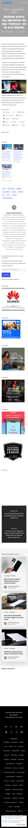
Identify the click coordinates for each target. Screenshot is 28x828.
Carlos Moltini (6, 192)
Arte (6, 746)
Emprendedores (10, 763)
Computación (6, 750)
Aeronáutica (14, 742)
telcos (8, 195)
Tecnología (7, 575)
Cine (15, 746)
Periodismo (8, 785)
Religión (8, 793)
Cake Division (18, 717)
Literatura (6, 781)
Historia (15, 768)
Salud (13, 793)
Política (21, 785)
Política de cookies (16, 822)
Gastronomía (7, 768)
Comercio (20, 746)
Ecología (21, 755)
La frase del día (20, 772)
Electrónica (21, 759)
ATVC (3, 188)
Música (13, 781)
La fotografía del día (9, 772)
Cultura (23, 750)
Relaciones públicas (17, 789)
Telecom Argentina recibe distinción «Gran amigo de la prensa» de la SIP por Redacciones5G (7, 154)
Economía (6, 759)
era (3, 195)
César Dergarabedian (8, 31)
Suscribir (6, 275)
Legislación (19, 776)
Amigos (22, 742)
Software (21, 798)
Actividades (7, 742)
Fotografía (19, 763)
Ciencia (11, 746)
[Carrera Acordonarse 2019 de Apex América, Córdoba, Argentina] (14, 515)
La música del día (10, 776)
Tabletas (21, 802)
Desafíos (20, 192)
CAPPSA (19, 188)
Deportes (6, 755)
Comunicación (15, 750)
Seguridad (19, 793)
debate (14, 192)
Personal (15, 785)
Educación (13, 759)
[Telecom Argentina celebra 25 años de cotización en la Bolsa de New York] (7, 167)
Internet (6, 9)
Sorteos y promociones (11, 802)
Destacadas (14, 755)
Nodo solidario (20, 781)
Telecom (14, 195)
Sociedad (15, 798)
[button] (25, 2)
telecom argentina (7, 198)
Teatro (10, 806)
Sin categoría (7, 798)
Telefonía (14, 12)
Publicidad (8, 789)
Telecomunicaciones (18, 9)
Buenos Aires (11, 188)
